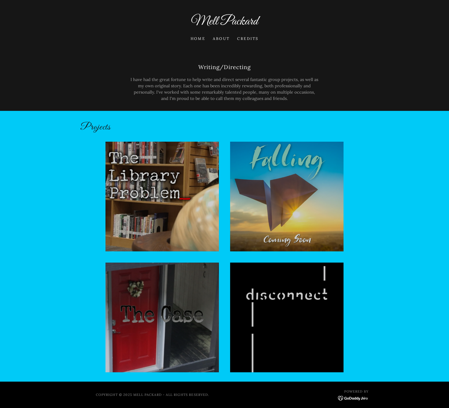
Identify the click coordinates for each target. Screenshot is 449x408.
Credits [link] (247, 38)
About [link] (221, 38)
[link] (224, 23)
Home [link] (198, 38)
